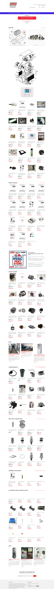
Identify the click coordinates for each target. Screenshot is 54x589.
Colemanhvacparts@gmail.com (27, 20)
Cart (44, 7)
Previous (10, 68)
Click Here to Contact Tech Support (27, 17)
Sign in (39, 5)
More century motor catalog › (41, 274)
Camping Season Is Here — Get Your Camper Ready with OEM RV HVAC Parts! (26, 355)
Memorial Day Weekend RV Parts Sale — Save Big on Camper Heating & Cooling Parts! (14, 357)
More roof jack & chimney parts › (41, 421)
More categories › (43, 27)
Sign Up (35, 578)
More (39, 13)
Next (44, 68)
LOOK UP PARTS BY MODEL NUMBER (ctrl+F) (15, 13)
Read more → (10, 568)
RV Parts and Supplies (33, 13)
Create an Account (43, 5)
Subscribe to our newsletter (27, 574)
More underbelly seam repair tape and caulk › (39, 473)
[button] (10, 114)
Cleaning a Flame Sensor (38, 561)
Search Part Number (26, 13)
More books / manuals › (42, 185)
